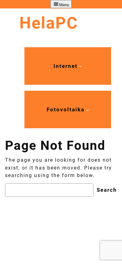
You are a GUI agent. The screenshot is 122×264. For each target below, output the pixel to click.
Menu (64, 5)
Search (107, 190)
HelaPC (48, 23)
